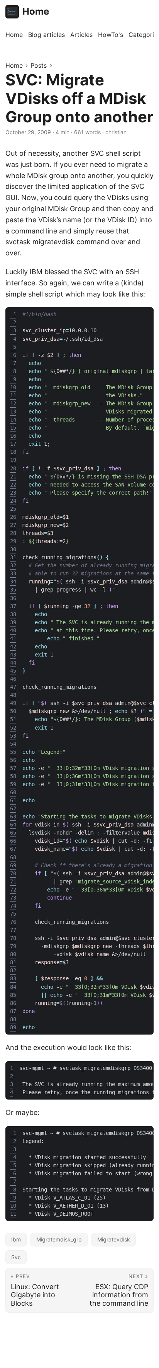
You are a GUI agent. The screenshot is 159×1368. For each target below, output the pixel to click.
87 (13, 1011)
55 (13, 752)
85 (13, 995)
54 (13, 744)
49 (13, 703)
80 (13, 954)
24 (13, 501)
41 (13, 638)
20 (13, 468)
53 (13, 736)
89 (13, 1027)
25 (13, 509)
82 (13, 970)
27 (13, 525)
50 (13, 711)
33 (13, 573)
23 (13, 493)
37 (13, 606)
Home (35, 11)
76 (13, 922)
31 (13, 557)
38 (13, 614)
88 (13, 1019)
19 (13, 460)
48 (13, 695)
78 (13, 938)
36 (13, 598)
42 (13, 646)
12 (13, 403)
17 (13, 444)
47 (13, 687)
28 (13, 533)
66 (13, 841)
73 (13, 898)
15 (13, 428)
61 (13, 800)
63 (13, 816)
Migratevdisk (113, 1239)
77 (13, 930)
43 (13, 655)
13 (13, 411)
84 (13, 987)
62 (13, 808)
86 (13, 1003)
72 (13, 889)
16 (13, 436)
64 (13, 824)
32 (13, 565)
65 (13, 833)
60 (13, 792)
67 (13, 849)
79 (13, 946)
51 (13, 719)
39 (13, 622)
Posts (38, 65)
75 (13, 914)
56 (13, 760)
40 (13, 630)
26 (13, 517)
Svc (16, 1257)
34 (13, 581)
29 (13, 541)
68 (13, 857)
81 (13, 962)
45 (13, 671)
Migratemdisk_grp (59, 1239)
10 (13, 387)
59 (13, 784)
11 (13, 395)
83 (13, 978)
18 (13, 452)
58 (13, 776)
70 (13, 873)
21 (13, 476)
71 (13, 881)
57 (13, 768)
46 (13, 679)
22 (13, 485)
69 (13, 865)
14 (13, 420)
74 (13, 906)
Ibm (16, 1239)
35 (13, 590)
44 (13, 663)
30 (13, 549)
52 (13, 728)
